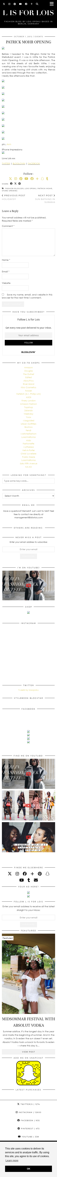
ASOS (28, 397)
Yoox (28, 417)
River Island (28, 384)
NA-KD (28, 467)
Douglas (28, 371)
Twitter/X (30, 1104)
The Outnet (28, 374)
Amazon (28, 367)
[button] (53, 4)
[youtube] (21, 880)
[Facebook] (26, 4)
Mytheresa (28, 447)
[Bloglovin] (32, 4)
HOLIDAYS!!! (13, 197)
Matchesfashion (28, 433)
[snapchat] (47, 873)
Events (39, 37)
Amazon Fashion (28, 404)
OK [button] (28, 1168)
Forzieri (28, 390)
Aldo (28, 440)
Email (5, 271)
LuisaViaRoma (28, 437)
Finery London (29, 400)
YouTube (30, 1137)
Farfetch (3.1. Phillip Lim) (28, 394)
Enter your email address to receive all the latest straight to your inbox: (29, 908)
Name (6, 259)
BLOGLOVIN (19, 163)
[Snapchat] (42, 178)
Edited (28, 377)
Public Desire (28, 457)
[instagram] (17, 873)
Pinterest (30, 1128)
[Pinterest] (15, 4)
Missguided (28, 420)
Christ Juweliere (28, 453)
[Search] (37, 4)
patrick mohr (45, 188)
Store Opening (10, 191)
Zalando (28, 410)
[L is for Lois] (28, 11)
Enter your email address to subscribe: (29, 542)
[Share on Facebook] (11, 183)
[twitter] (10, 873)
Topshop (28, 407)
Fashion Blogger (14, 188)
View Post (28, 1052)
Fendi (28, 430)
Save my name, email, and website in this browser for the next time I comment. (27, 296)
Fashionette (28, 443)
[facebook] (25, 873)
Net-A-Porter (28, 450)
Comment (8, 226)
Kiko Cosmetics (28, 387)
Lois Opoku (30, 188)
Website (6, 283)
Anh (9, 144)
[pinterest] (40, 873)
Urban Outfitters (28, 424)
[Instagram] (9, 4)
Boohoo (29, 427)
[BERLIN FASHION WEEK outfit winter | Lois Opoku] (28, 585)
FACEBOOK (34, 163)
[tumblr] (47, 178)
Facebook (30, 1120)
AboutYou (28, 380)
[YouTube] (20, 4)
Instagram (29, 1112)
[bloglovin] (32, 873)
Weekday (28, 414)
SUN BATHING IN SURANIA (45, 198)
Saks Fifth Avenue (28, 463)
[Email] (36, 880)
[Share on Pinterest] (20, 183)
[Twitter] (4, 4)
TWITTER (6, 163)
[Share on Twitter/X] (15, 183)
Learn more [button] (12, 1160)
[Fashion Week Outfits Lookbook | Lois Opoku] (28, 805)
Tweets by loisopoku (28, 690)
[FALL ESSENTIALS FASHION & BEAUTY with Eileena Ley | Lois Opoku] (28, 837)
